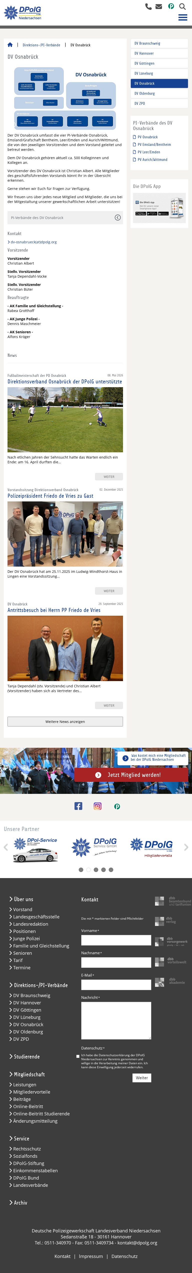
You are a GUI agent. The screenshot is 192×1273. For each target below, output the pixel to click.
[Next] (185, 847)
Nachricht (90, 997)
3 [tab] (96, 870)
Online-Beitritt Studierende (41, 1113)
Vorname (90, 930)
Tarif (17, 960)
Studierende (27, 1056)
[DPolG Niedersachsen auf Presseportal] (169, 7)
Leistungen (24, 1084)
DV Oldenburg (144, 93)
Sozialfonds (25, 1156)
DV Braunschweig (147, 43)
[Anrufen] (147, 7)
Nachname (91, 952)
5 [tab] (111, 870)
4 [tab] (103, 870)
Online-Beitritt (28, 1106)
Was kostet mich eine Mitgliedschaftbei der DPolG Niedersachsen (158, 758)
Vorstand (22, 909)
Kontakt (62, 1256)
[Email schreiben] (157, 7)
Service (21, 1138)
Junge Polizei (26, 938)
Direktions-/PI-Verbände (41, 45)
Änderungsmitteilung (35, 1121)
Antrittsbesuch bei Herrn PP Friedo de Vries (54, 610)
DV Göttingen (144, 63)
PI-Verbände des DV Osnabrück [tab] (37, 217)
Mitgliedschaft (29, 1074)
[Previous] (6, 847)
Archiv (20, 1203)
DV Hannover (144, 53)
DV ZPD (139, 103)
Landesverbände (30, 1185)
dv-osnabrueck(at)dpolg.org (34, 242)
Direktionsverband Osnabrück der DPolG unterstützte (65, 382)
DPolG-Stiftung (28, 1163)
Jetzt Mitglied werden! (134, 775)
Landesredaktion (30, 924)
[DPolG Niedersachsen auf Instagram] (96, 806)
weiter (109, 477)
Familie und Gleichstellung (41, 945)
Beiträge (22, 1099)
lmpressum (91, 1256)
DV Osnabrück (144, 83)
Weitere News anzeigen (65, 721)
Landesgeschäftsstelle (36, 916)
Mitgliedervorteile (31, 1092)
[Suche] (181, 7)
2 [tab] (88, 870)
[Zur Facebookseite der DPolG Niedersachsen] (76, 806)
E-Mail (87, 975)
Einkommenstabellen (35, 1170)
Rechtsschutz (27, 1148)
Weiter (142, 1078)
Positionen (24, 931)
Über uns (23, 899)
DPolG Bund (26, 1178)
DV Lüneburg (143, 73)
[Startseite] (10, 45)
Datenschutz (93, 1047)
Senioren (22, 953)
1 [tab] (81, 870)
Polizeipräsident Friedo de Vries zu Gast (50, 496)
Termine (21, 967)
